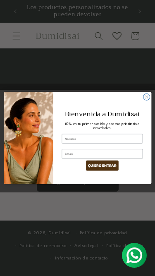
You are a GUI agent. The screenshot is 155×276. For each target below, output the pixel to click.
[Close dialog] (146, 97)
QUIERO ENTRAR (102, 165)
